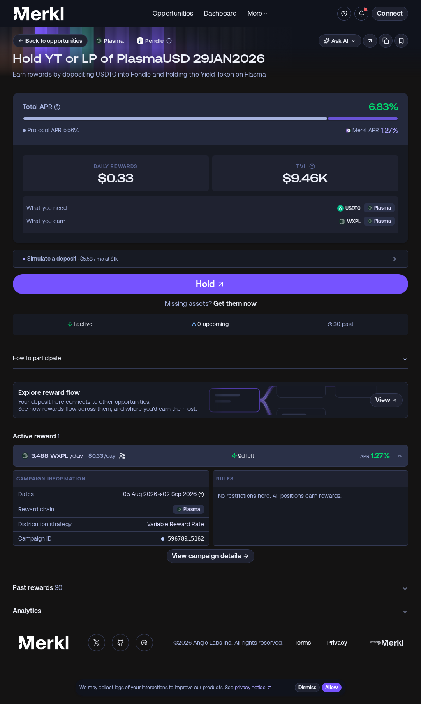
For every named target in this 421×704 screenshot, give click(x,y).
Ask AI (340, 40)
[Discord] (144, 642)
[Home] (39, 14)
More (255, 13)
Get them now (235, 304)
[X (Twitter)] (96, 642)
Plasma (114, 40)
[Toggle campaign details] (401, 455)
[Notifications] (361, 14)
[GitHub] (120, 642)
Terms (302, 642)
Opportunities (173, 13)
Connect (390, 13)
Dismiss (307, 687)
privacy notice (250, 687)
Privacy (337, 642)
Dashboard (220, 13)
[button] (370, 41)
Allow (331, 687)
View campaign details (206, 556)
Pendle (154, 40)
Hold (205, 284)
